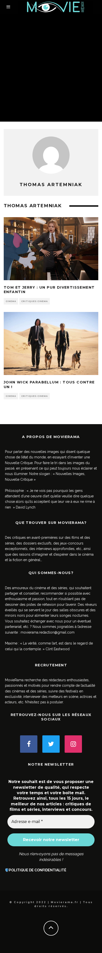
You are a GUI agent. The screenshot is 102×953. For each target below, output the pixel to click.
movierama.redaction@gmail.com (48, 632)
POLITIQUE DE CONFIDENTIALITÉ (37, 870)
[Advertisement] (51, 68)
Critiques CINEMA (34, 301)
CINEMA (11, 301)
